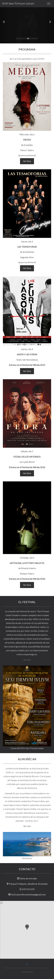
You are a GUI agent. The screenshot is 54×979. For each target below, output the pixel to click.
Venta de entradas (28, 878)
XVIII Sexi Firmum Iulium (18, 3)
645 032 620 (28, 889)
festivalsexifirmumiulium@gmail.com (28, 894)
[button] (4, 21)
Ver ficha (27, 161)
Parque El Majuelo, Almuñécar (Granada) (28, 883)
